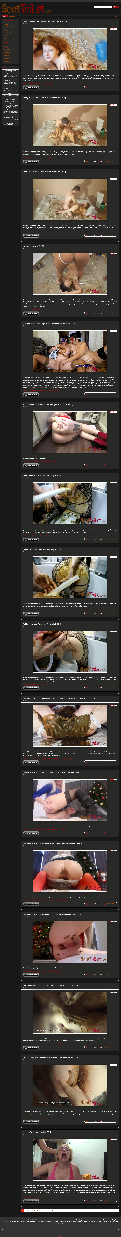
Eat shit (42, 1220)
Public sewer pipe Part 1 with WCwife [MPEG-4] (42, 624)
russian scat (17, 1221)
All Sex (10, 1220)
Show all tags (60, 1223)
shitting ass (73, 1221)
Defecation (31, 1220)
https (81, 1220)
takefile (106, 1221)
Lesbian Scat (97, 1220)
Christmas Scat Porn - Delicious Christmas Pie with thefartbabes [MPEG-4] (53, 772)
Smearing (6, 35)
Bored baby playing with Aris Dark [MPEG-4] (10, 88)
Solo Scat (6, 29)
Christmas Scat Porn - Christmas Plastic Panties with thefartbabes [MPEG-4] (53, 843)
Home (116, 16)
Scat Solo (37, 1221)
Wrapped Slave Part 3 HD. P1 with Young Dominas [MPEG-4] (10, 76)
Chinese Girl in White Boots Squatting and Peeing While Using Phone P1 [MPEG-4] (10, 92)
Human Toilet (7, 37)
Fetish (74, 1220)
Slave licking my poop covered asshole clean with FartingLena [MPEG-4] (10, 72)
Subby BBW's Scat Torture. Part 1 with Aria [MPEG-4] (44, 172)
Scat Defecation (7, 31)
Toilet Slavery (111, 1221)
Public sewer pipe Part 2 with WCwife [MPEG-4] (42, 550)
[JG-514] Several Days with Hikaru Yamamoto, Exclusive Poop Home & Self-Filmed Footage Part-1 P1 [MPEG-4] (11, 107)
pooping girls (10, 1221)
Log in (5, 16)
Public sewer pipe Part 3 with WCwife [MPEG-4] (42, 475)
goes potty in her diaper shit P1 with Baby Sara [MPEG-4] (11, 120)
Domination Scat (8, 26)
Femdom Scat (68, 1220)
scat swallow (43, 1221)
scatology (50, 1221)
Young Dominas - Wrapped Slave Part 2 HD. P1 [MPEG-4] (10, 117)
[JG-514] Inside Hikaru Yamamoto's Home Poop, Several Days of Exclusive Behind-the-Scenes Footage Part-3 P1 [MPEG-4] (11, 97)
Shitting (68, 1221)
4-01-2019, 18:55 (109, 974)
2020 (7, 1220)
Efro (46, 1220)
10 (49, 1210)
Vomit (5, 38)
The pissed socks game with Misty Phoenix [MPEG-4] (11, 79)
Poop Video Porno (8, 32)
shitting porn (87, 1221)
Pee (102, 1220)
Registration (12, 16)
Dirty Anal (37, 1220)
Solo (97, 1221)
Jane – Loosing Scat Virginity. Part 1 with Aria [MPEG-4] (45, 22)
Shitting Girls (80, 1221)
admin (88, 87)
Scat (22, 1221)
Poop (113, 1220)
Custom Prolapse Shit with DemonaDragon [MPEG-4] (9, 102)
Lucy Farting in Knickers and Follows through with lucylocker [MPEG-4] (10, 83)
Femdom (62, 1220)
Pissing (108, 1220)
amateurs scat (24, 1220)
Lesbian (5, 27)
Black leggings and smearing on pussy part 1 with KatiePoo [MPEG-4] (51, 1058)
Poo (111, 1220)
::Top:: (60, 1236)
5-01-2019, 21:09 (109, 87)
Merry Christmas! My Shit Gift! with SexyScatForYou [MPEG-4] (48, 405)
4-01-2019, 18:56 (109, 762)
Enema (49, 1220)
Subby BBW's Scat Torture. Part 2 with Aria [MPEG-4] (44, 98)
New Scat (26, 23)
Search (116, 7)
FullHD (78, 1220)
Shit (64, 1221)
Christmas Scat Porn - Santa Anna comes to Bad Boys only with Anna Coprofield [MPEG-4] (59, 698)
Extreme (53, 1220)
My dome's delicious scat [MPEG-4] (37, 1132)
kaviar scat (86, 1220)
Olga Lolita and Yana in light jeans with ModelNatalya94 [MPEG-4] (49, 324)
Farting (58, 1220)
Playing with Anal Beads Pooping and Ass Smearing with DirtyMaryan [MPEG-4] (11, 112)
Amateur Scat (16, 1220)
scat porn (32, 1221)
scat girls (26, 1221)
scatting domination (58, 1221)
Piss (104, 1220)
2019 (4, 1220)
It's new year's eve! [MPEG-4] (35, 246)
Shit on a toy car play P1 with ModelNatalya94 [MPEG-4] (9, 124)
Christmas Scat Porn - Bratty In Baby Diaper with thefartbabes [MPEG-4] (52, 914)
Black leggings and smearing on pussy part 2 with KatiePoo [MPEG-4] (51, 985)
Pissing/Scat (7, 34)
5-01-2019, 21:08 (109, 235)
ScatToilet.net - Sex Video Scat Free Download (27, 8)
